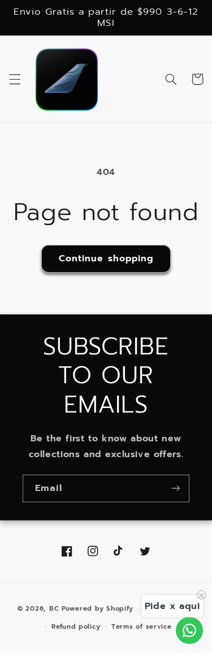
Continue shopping (106, 258)
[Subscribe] (176, 488)
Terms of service (141, 626)
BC (54, 609)
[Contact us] (189, 630)
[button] (15, 79)
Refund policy (76, 626)
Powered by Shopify (97, 609)
